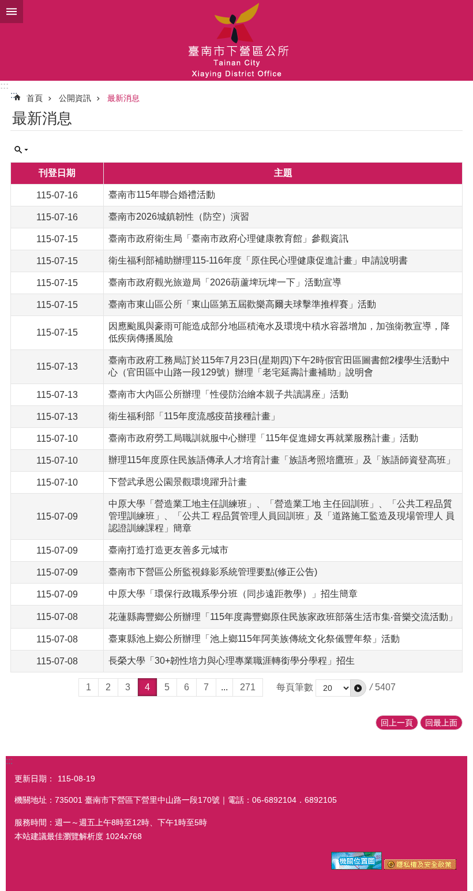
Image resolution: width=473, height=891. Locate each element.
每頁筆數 (294, 687)
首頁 (35, 98)
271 (248, 687)
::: (4, 86)
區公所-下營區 (236, 40)
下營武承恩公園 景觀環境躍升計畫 (177, 482)
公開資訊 (75, 98)
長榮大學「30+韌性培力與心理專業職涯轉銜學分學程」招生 (231, 661)
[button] (358, 688)
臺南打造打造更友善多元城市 (168, 550)
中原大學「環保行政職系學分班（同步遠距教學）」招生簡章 (233, 594)
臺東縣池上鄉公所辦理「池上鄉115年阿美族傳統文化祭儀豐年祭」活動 (254, 639)
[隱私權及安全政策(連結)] (420, 866)
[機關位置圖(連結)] (356, 866)
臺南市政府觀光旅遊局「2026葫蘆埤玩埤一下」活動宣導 (224, 282)
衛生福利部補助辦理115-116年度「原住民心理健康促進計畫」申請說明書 (258, 260)
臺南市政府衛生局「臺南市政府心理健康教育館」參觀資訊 (228, 238)
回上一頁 (397, 722)
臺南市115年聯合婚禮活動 (161, 195)
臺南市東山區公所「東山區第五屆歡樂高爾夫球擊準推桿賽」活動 (242, 304)
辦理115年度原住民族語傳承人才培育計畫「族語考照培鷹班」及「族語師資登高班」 (281, 460)
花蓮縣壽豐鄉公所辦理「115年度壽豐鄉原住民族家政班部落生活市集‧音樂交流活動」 (282, 617)
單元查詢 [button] (21, 150)
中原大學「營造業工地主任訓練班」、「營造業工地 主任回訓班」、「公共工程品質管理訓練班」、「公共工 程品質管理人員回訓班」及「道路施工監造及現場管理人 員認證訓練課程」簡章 (281, 516)
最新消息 (123, 98)
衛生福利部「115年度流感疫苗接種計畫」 (194, 416)
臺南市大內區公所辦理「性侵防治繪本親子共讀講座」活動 (228, 394)
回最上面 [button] (441, 722)
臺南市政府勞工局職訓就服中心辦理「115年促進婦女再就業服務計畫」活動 (263, 438)
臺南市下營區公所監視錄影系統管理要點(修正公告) (212, 572)
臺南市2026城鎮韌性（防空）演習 (178, 216)
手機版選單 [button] (11, 11)
